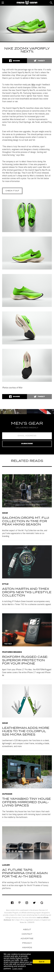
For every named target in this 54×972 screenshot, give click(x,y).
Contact (27, 934)
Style (5, 584)
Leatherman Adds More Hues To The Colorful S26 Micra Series (25, 731)
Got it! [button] (41, 962)
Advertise (27, 938)
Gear (5, 513)
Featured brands (12, 652)
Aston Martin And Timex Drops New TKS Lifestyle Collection (26, 592)
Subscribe (27, 443)
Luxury (6, 865)
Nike (33, 84)
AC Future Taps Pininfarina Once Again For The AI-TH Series (25, 873)
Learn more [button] (17, 968)
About (27, 929)
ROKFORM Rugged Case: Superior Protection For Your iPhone (25, 660)
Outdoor (7, 794)
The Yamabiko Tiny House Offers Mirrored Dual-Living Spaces (26, 802)
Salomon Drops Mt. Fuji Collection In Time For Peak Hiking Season (25, 521)
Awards (27, 947)
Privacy (27, 943)
